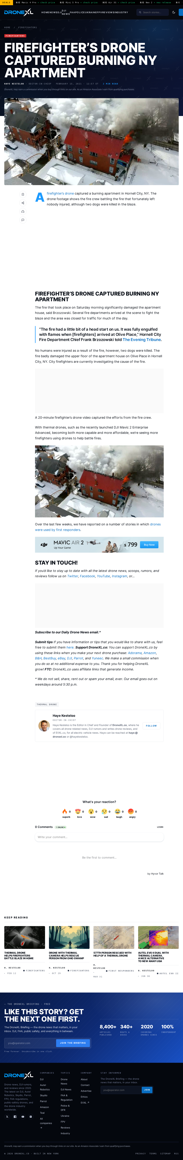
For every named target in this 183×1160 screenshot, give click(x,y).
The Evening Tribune (142, 339)
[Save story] (22, 194)
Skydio (43, 1095)
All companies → (46, 1123)
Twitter (72, 576)
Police (80, 12)
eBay (61, 658)
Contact (85, 1085)
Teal (42, 1112)
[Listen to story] (22, 211)
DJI (60, 12)
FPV (99, 12)
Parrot (78, 658)
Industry (121, 12)
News (54, 12)
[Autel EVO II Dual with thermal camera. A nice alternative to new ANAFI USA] (158, 937)
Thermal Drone (47, 704)
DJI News (66, 12)
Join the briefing (73, 1043)
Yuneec (97, 658)
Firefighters (27, 27)
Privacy (140, 1154)
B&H (38, 658)
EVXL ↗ (85, 1102)
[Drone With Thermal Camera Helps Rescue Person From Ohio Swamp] (69, 937)
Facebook (87, 576)
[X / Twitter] (7, 1117)
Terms (153, 1154)
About (84, 1079)
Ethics (84, 1096)
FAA (72, 12)
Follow (151, 725)
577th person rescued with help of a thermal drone (112, 954)
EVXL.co (60, 732)
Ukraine (91, 12)
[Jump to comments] (22, 220)
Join (147, 1090)
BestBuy (49, 658)
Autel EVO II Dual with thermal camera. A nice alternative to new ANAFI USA (153, 957)
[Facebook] (15, 1117)
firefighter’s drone (60, 193)
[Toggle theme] (173, 12)
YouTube (103, 576)
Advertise (86, 1090)
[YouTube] (23, 1117)
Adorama (135, 653)
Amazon (150, 653)
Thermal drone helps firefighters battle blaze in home (19, 955)
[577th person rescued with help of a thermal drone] (113, 937)
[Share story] (22, 202)
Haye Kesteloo (64, 715)
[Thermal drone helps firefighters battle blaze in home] (24, 937)
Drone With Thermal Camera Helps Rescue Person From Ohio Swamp (66, 955)
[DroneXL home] (18, 12)
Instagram (119, 576)
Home (45, 12)
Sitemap (165, 1154)
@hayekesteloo (79, 736)
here (70, 647)
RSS (176, 1154)
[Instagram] (31, 1117)
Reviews (108, 12)
